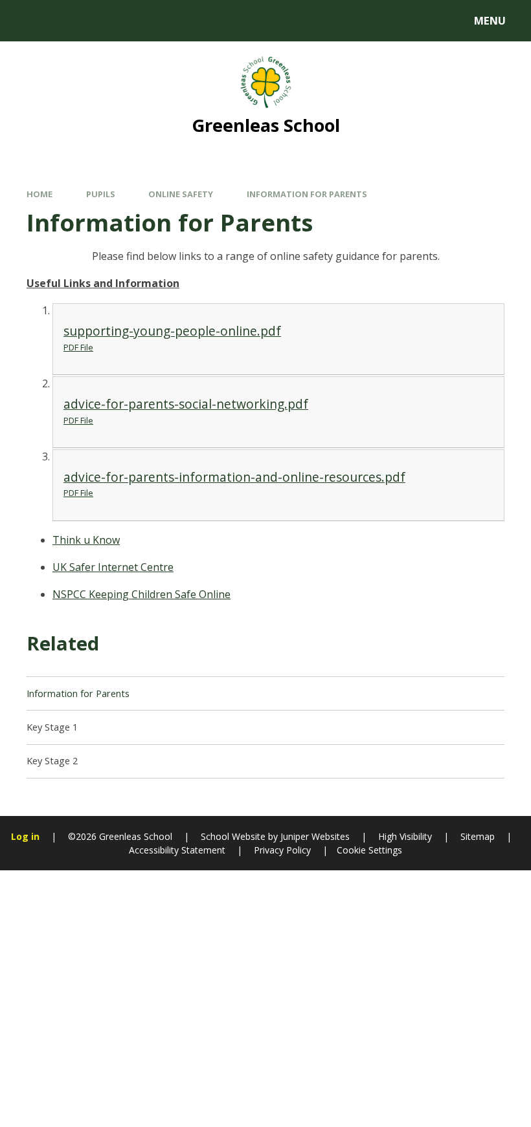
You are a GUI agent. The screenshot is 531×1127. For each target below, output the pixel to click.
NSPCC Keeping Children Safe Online (141, 594)
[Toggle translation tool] (63, 20)
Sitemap (477, 836)
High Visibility (405, 836)
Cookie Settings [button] (369, 850)
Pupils (100, 194)
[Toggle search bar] (27, 20)
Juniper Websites (314, 836)
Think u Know (86, 540)
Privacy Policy (282, 850)
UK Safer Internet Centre (113, 567)
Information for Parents (307, 194)
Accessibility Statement (177, 850)
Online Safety (180, 194)
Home (39, 194)
